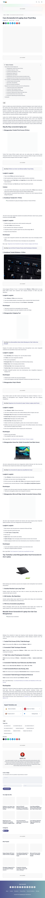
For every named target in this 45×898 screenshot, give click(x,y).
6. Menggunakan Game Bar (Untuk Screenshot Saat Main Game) (17, 76)
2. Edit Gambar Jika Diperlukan (11, 82)
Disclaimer (16, 891)
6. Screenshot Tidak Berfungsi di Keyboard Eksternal (15, 95)
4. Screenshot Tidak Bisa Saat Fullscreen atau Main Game (16, 92)
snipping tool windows (16, 730)
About (7, 891)
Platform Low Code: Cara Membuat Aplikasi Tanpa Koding (21, 168)
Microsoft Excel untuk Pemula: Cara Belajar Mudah (35, 854)
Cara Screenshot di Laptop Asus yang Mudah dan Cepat (20, 469)
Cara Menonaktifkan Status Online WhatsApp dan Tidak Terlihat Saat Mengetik (35, 808)
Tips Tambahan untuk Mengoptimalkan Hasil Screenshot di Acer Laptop (18, 79)
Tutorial (6, 830)
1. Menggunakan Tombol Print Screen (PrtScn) (14, 68)
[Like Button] (4, 103)
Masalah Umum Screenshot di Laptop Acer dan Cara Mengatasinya (17, 85)
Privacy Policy (22, 891)
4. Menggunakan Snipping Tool (11, 73)
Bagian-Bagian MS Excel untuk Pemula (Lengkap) (8, 854)
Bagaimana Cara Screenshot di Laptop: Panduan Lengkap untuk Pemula (23, 243)
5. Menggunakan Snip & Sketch (11, 74)
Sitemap (37, 891)
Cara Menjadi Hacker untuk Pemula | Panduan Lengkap (21, 439)
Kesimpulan (7, 97)
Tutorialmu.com (27, 696)
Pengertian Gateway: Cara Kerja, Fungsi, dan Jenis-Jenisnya (21, 869)
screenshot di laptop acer (20, 728)
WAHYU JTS (5, 698)
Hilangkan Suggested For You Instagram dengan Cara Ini (9, 869)
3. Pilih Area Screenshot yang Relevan (13, 84)
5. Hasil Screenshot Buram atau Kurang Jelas (14, 93)
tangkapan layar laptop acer (27, 730)
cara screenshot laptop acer (17, 725)
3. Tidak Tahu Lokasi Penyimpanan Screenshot (14, 90)
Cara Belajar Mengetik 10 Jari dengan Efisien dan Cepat (22, 854)
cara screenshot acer (7, 725)
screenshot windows (7, 730)
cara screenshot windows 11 (8, 728)
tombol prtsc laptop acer (8, 733)
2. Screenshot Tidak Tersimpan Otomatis (13, 89)
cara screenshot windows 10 (29, 725)
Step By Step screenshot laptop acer (11, 66)
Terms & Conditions (30, 891)
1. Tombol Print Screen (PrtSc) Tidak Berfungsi (14, 87)
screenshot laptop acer (30, 728)
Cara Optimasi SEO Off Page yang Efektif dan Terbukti (35, 822)
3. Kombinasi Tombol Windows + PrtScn (13, 71)
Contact (11, 891)
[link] (4, 23)
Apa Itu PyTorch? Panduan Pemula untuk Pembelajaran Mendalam (23, 248)
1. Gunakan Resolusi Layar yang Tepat (13, 81)
